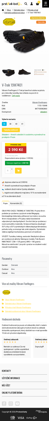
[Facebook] (5, 405)
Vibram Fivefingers (39, 102)
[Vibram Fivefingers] (24, 293)
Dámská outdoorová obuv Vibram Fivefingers (23, 311)
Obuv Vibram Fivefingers (14, 300)
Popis (5, 203)
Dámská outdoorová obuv (14, 13)
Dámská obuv (19, 10)
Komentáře (16, 203)
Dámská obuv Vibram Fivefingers (18, 304)
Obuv (9, 10)
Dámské (14, 265)
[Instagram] (12, 405)
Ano (13, 269)
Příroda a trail (33, 10)
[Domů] (3, 10)
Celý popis (16, 96)
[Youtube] (18, 405)
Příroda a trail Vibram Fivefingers (18, 307)
